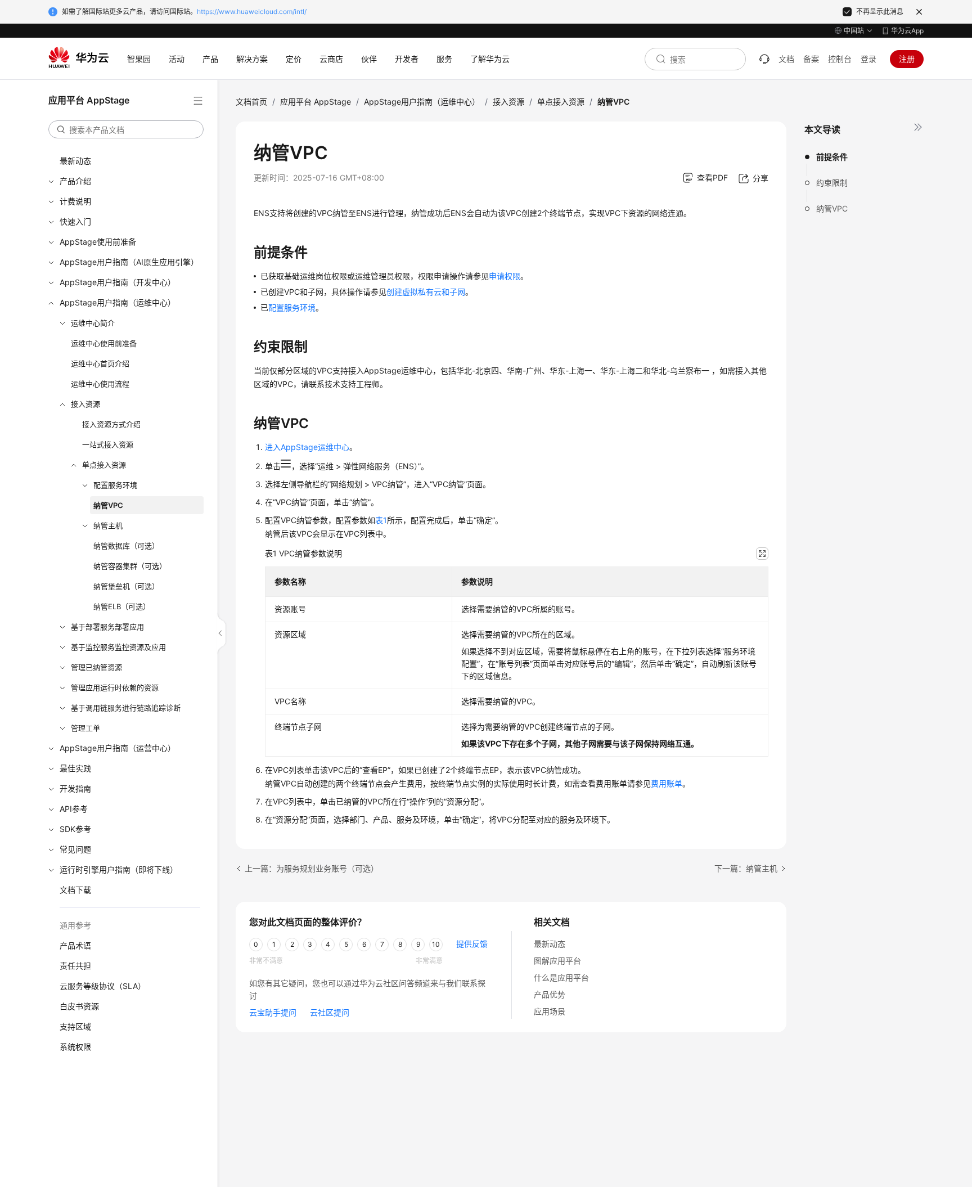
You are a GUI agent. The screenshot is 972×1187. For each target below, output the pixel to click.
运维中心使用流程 (100, 383)
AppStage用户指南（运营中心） (118, 748)
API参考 (74, 808)
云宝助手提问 (272, 1012)
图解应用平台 (557, 960)
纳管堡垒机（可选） (126, 586)
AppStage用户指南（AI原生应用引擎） (129, 262)
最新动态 (75, 160)
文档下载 (75, 889)
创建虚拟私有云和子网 (425, 291)
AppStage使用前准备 (98, 241)
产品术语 (75, 945)
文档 (786, 59)
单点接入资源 (104, 464)
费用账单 (666, 783)
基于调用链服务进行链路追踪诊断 (126, 707)
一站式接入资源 (107, 444)
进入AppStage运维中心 (307, 447)
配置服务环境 (115, 484)
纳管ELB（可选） (121, 606)
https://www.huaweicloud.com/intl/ (252, 11)
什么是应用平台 (561, 977)
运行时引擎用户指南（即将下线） (119, 869)
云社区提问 (329, 1012)
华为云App (907, 30)
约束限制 (832, 182)
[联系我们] (764, 59)
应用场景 (549, 1011)
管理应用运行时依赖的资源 (115, 687)
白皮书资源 (79, 1006)
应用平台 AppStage (315, 101)
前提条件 (832, 156)
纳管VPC (108, 505)
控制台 (840, 59)
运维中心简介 (93, 322)
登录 (868, 59)
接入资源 (85, 403)
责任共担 (75, 965)
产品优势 (549, 994)
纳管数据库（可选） (126, 545)
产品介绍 (75, 181)
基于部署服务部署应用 (107, 626)
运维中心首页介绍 (100, 363)
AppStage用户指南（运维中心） (118, 302)
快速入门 (75, 221)
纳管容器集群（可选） (129, 565)
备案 (811, 59)
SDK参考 (75, 829)
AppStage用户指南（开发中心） (118, 282)
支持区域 (75, 1026)
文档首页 (251, 101)
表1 (381, 520)
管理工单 (85, 727)
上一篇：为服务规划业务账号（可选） (312, 868)
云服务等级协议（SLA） (103, 986)
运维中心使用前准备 (104, 343)
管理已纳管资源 (96, 667)
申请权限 (504, 276)
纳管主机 (108, 525)
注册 (907, 59)
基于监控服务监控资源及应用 (118, 646)
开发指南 (75, 788)
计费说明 (75, 201)
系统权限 (75, 1046)
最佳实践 (75, 768)
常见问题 (75, 849)
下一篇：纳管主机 (745, 868)
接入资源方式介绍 (111, 424)
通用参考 (75, 925)
